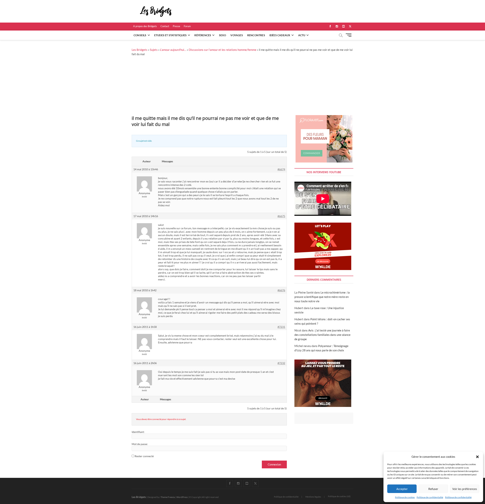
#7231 (281, 326)
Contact (164, 26)
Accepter (402, 489)
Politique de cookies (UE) (339, 496)
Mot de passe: (140, 444)
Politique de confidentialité (430, 497)
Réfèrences (202, 35)
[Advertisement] (242, 86)
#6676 (281, 290)
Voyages (236, 35)
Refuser (433, 489)
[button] (477, 457)
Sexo (222, 35)
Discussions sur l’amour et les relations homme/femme (222, 49)
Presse (176, 26)
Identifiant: (138, 431)
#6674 (281, 169)
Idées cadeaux (279, 35)
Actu (301, 35)
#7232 (281, 363)
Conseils (140, 35)
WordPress (182, 497)
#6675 (281, 216)
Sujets (154, 49)
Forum (187, 26)
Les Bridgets (139, 49)
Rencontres (256, 35)
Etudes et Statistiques (170, 35)
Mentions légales (313, 496)
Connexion (274, 464)
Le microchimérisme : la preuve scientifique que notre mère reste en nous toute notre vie (322, 297)
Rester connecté (144, 456)
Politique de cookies (405, 497)
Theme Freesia (167, 497)
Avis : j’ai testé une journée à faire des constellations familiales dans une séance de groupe (322, 335)
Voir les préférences (464, 489)
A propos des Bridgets (145, 26)
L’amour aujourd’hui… (173, 49)
